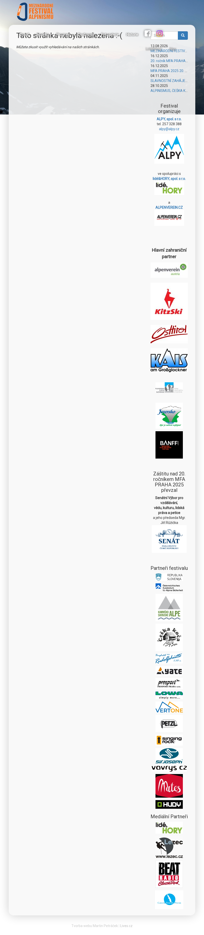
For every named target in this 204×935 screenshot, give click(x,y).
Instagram (160, 34)
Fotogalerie (110, 35)
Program (63, 35)
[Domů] (37, 11)
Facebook (148, 34)
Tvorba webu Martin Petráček (94, 926)
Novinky (43, 35)
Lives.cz (126, 926)
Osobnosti (86, 35)
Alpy (172, 49)
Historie (132, 35)
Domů (24, 35)
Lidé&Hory (154, 49)
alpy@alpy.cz (169, 129)
